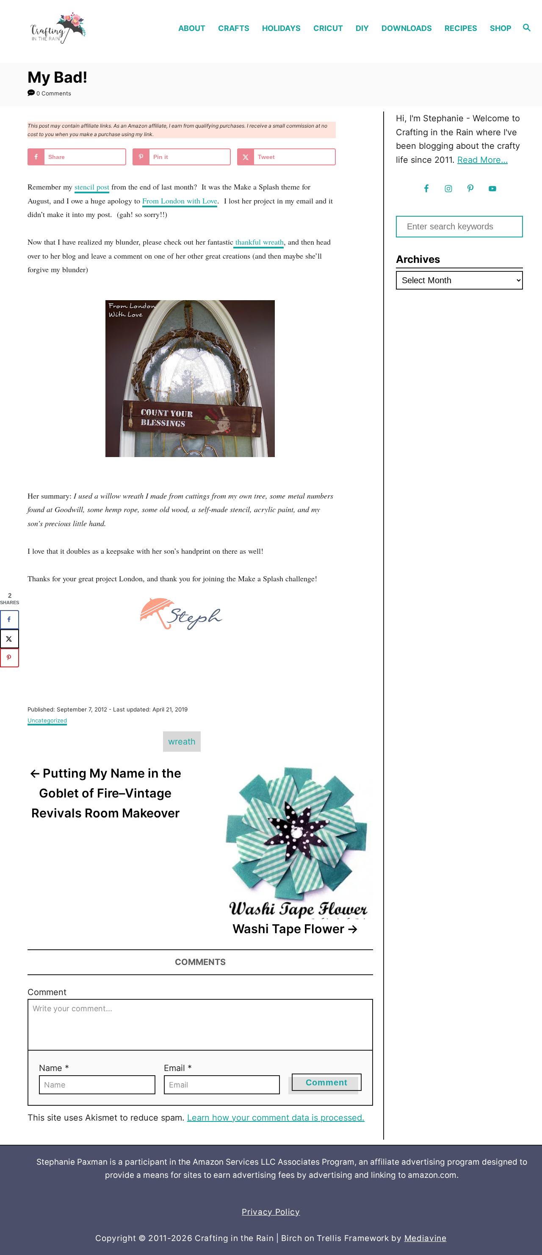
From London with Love (179, 200)
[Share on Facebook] (9, 619)
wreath (182, 741)
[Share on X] (9, 638)
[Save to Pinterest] (9, 657)
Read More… (482, 160)
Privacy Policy (271, 1212)
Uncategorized (47, 720)
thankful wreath (258, 242)
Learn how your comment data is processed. (276, 1118)
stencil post (92, 186)
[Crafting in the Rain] (72, 28)
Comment (47, 992)
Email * (178, 1068)
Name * (54, 1068)
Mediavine (425, 1238)
